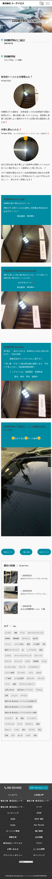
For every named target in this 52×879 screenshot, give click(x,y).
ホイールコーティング (35, 633)
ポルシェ (8, 729)
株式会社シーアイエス (25, 690)
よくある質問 (19, 678)
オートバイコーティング (22, 655)
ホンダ (20, 735)
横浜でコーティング (12, 650)
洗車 (6, 695)
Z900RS (7, 638)
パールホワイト (33, 667)
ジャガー (8, 633)
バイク (16, 729)
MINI (15, 633)
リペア (19, 724)
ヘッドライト (31, 718)
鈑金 (41, 650)
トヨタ (28, 735)
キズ (12, 735)
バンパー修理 (9, 672)
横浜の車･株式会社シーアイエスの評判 (18, 707)
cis (23, 650)
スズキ (27, 661)
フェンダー (21, 672)
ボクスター (31, 678)
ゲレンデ (41, 678)
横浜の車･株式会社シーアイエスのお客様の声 (20, 701)
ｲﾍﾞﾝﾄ (22, 633)
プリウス (32, 729)
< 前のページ (8, 552)
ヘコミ (30, 672)
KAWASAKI (16, 638)
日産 (35, 735)
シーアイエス (31, 650)
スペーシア (18, 661)
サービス (24, 695)
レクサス (8, 655)
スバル (44, 661)
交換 (6, 735)
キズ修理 (36, 644)
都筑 (28, 644)
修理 (14, 684)
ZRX (44, 644)
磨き (23, 729)
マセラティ (29, 724)
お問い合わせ (9, 690)
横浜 (22, 718)
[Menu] (48, 3)
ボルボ (38, 672)
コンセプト (9, 718)
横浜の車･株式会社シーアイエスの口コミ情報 (20, 712)
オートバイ (38, 655)
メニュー (14, 695)
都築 (37, 724)
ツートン (8, 644)
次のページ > (44, 552)
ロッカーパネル (10, 667)
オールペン (26, 638)
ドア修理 (8, 678)
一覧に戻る (26, 552)
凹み (39, 729)
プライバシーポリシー (27, 684)
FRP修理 (35, 661)
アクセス (39, 690)
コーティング (9, 724)
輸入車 (35, 638)
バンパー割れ (19, 644)
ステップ (22, 667)
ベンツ (7, 684)
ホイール (8, 661)
